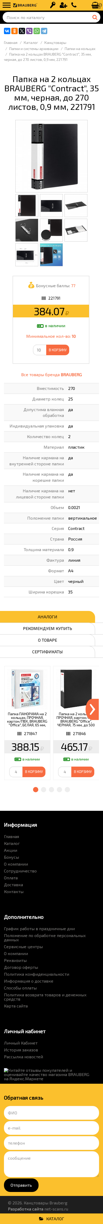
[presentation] (92, 709)
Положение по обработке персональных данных (45, 937)
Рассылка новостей (23, 1056)
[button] (35, 789)
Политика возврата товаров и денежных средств (45, 996)
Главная (11, 836)
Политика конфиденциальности (36, 973)
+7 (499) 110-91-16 (74, 5)
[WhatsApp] (37, 31)
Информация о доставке (28, 980)
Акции (10, 850)
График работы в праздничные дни (39, 928)
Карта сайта (16, 1005)
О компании (16, 863)
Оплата (11, 877)
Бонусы (11, 857)
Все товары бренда (51, 374)
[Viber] (29, 31)
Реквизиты (15, 960)
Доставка (13, 884)
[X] (22, 31)
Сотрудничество (20, 870)
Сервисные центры (23, 946)
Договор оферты (21, 967)
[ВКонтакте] (7, 31)
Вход (53, 5)
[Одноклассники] (14, 31)
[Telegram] (44, 31)
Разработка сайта (25, 1208)
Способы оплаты (20, 987)
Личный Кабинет (21, 1042)
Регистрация (63, 5)
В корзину (58, 350)
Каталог (12, 843)
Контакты (14, 891)
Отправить (21, 1184)
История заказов (21, 1049)
